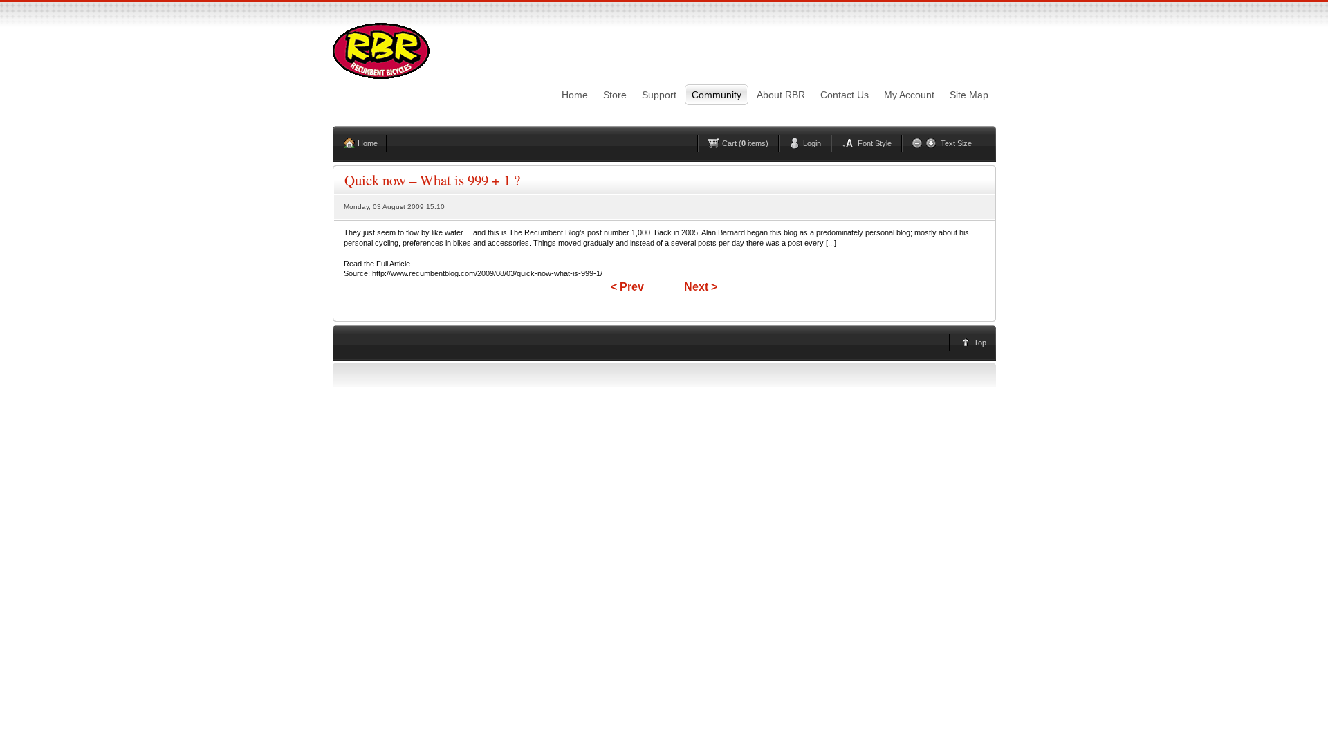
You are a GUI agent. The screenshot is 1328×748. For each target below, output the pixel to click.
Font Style (875, 143)
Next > (700, 287)
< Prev (627, 287)
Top (980, 342)
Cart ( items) (745, 143)
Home (368, 143)
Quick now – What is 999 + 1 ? (432, 180)
